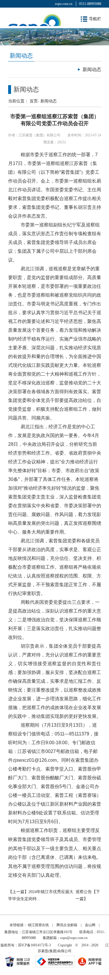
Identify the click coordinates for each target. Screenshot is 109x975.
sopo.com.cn (63, 4)
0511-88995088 (90, 4)
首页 (34, 101)
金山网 (90, 925)
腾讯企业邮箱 (66, 925)
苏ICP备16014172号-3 (34, 945)
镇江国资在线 (38, 925)
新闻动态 (48, 101)
